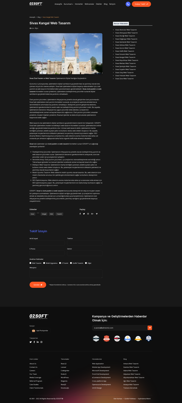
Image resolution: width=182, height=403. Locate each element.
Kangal (44, 214)
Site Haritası (118, 399)
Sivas (32, 214)
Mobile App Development (101, 367)
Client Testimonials (36, 388)
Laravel (63, 367)
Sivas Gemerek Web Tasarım (126, 42)
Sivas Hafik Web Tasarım (124, 51)
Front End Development (100, 374)
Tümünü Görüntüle (130, 388)
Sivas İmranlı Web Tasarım (125, 54)
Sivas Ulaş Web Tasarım (124, 72)
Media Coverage (35, 377)
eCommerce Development (101, 377)
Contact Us (33, 367)
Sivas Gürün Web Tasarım (125, 48)
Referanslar (89, 4)
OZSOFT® (59, 399)
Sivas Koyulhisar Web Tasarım (126, 60)
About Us (33, 364)
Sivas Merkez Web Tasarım (125, 63)
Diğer (89, 263)
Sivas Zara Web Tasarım (124, 78)
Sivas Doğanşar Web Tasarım (126, 39)
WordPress (65, 377)
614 (32, 28)
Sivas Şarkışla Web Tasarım (125, 66)
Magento (64, 381)
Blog (105, 4)
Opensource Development (101, 384)
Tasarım (59, 214)
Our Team (33, 374)
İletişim (112, 4)
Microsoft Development (100, 371)
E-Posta (32, 249)
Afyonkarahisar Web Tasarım (133, 377)
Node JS (63, 374)
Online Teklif (140, 4)
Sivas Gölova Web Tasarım (125, 45)
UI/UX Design (97, 388)
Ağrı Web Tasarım (129, 381)
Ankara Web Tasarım (130, 364)
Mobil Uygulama (51, 263)
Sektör (69, 249)
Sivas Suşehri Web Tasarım (125, 69)
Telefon (70, 238)
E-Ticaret (65, 263)
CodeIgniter (65, 371)
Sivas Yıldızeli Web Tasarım (125, 75)
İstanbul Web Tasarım (131, 367)
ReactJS (63, 384)
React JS (63, 364)
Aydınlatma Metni (144, 399)
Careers (32, 371)
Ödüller (99, 4)
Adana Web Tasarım (130, 371)
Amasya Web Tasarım (131, 384)
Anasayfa (58, 4)
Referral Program (36, 381)
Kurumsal (68, 4)
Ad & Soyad (34, 238)
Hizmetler (79, 4)
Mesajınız (33, 268)
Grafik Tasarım (78, 263)
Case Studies (34, 384)
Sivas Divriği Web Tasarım (125, 36)
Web (51, 214)
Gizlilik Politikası (130, 399)
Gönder (37, 285)
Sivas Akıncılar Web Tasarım (126, 30)
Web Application (98, 364)
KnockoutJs (65, 388)
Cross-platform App (99, 381)
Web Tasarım (36, 263)
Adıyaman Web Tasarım (131, 374)
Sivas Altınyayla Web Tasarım (126, 33)
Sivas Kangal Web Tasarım (125, 57)
